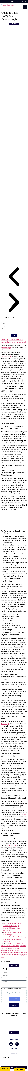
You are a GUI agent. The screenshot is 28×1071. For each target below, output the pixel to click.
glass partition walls (16, 952)
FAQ (17, 1)
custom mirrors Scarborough (10, 946)
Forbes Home (12, 845)
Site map (6, 1057)
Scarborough (6, 348)
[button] (25, 7)
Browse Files (14, 999)
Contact (23, 1)
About (12, 1)
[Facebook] (11, 1044)
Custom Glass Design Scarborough (15, 937)
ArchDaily (23, 814)
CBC (22, 777)
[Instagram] (17, 1044)
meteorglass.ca (6, 356)
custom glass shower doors (15, 943)
